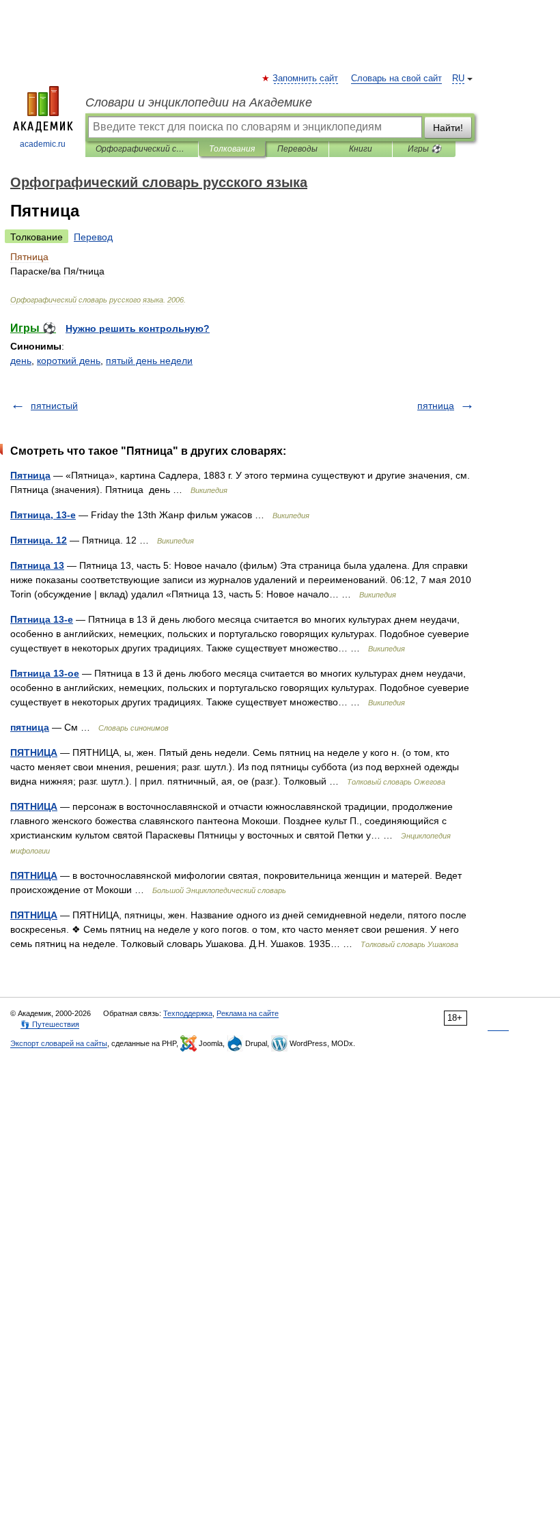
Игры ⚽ (424, 149)
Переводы (297, 149)
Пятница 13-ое (44, 673)
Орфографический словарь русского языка (142, 149)
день (20, 360)
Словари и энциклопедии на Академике (198, 102)
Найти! (448, 127)
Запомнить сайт (306, 78)
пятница (435, 405)
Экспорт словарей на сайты (58, 1043)
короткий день (68, 360)
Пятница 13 (37, 565)
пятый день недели (149, 360)
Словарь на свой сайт (396, 78)
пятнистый (54, 405)
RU (458, 78)
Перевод (93, 236)
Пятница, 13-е (43, 514)
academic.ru (43, 144)
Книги (360, 149)
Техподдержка (187, 1013)
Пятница (30, 475)
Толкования (232, 149)
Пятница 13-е (41, 619)
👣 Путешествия (49, 1024)
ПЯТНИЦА (33, 752)
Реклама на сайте (247, 1013)
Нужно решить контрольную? (138, 328)
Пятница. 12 (38, 540)
